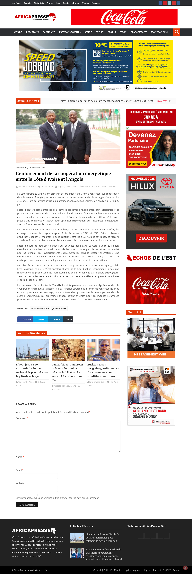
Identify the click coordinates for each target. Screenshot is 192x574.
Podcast (157, 570)
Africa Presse (20, 570)
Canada (27, 3)
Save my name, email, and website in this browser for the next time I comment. (57, 497)
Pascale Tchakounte (63, 385)
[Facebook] (160, 3)
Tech (123, 32)
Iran (58, 3)
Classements (139, 32)
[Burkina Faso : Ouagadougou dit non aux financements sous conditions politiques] (103, 350)
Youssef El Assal (26, 382)
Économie (49, 32)
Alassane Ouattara (40, 308)
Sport (100, 32)
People (112, 32)
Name (20, 456)
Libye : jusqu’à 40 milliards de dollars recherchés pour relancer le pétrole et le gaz (85, 100)
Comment (22, 418)
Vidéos (85, 3)
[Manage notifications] (185, 568)
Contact (176, 570)
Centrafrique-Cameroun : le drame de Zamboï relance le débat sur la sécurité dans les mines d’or (68, 372)
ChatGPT (166, 570)
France (50, 3)
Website (20, 483)
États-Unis (39, 3)
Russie (66, 3)
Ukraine (75, 3)
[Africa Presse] (35, 17)
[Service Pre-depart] (96, 90)
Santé (88, 32)
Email (19, 470)
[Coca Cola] (124, 17)
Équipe (148, 570)
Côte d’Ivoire (72, 186)
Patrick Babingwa (27, 186)
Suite (68, 319)
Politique (32, 32)
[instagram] (178, 3)
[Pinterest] (165, 3)
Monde (18, 32)
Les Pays (16, 3)
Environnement (69, 32)
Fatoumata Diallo (98, 382)
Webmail (97, 570)
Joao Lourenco (59, 308)
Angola (61, 186)
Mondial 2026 (159, 32)
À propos (137, 570)
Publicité (108, 570)
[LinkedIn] (169, 3)
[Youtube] (174, 3)
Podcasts (96, 3)
